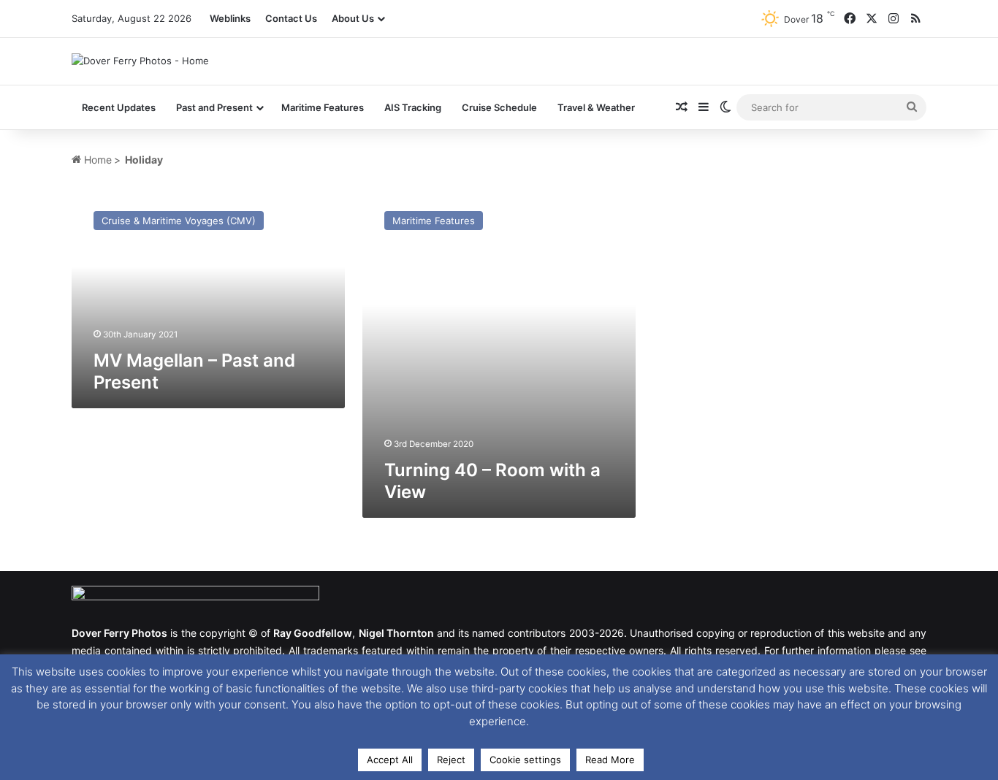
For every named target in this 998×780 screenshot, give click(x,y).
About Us (353, 18)
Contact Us (291, 18)
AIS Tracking (412, 107)
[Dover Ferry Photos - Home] (140, 61)
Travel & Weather (596, 107)
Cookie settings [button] (525, 759)
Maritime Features (322, 107)
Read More (610, 759)
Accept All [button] (390, 759)
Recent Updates (119, 107)
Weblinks (230, 18)
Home (96, 159)
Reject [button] (451, 759)
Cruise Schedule (499, 107)
